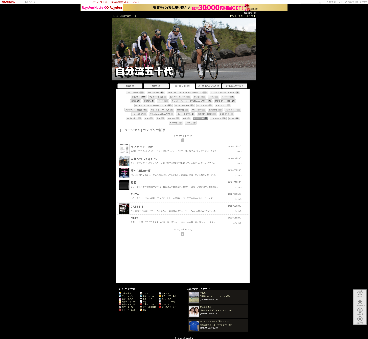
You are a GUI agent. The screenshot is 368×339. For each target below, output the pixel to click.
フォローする (360, 306)
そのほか (165, 304)
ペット (145, 293)
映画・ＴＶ (147, 299)
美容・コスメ (127, 299)
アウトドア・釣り (169, 296)
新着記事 (359, 314)
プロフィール (130, 16)
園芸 (144, 310)
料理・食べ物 (127, 307)
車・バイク (166, 299)
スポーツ (31, 2)
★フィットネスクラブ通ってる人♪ (214, 321)
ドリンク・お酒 (128, 310)
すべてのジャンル (169, 307)
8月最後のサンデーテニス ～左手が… (216, 296)
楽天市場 (363, 2)
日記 (122, 16)
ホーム (115, 16)
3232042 (248, 13)
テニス (203, 293)
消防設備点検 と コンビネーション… (217, 325)
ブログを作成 (352, 2)
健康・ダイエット (129, 302)
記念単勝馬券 (205, 307)
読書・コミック (149, 304)
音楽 (144, 302)
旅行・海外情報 (149, 307)
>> (333, 2)
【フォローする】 (236, 16)
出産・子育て (127, 293)
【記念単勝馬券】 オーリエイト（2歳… (216, 310)
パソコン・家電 (168, 302)
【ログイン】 (250, 16)
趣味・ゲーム (148, 296)
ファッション (127, 296)
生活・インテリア (129, 304)
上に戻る (359, 323)
